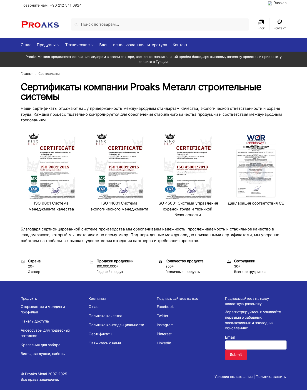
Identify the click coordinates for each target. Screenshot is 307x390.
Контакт (280, 28)
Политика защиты (271, 377)
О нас (93, 307)
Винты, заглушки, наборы (43, 354)
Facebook (165, 307)
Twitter (162, 316)
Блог (261, 28)
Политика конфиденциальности (116, 325)
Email (230, 337)
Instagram (165, 325)
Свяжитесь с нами (105, 343)
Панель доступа (35, 321)
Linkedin (164, 343)
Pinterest (164, 334)
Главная (27, 73)
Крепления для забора (40, 345)
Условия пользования (234, 377)
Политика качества (105, 316)
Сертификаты (100, 334)
